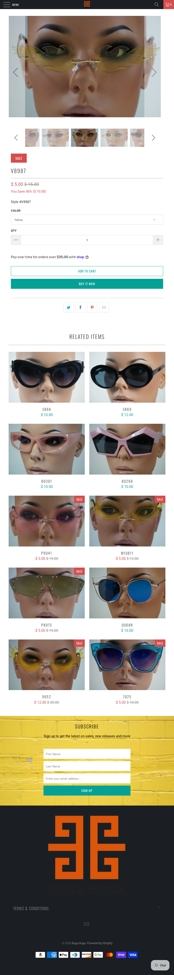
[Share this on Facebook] (80, 308)
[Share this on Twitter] (68, 308)
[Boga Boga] (87, 4)
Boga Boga (79, 943)
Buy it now (87, 283)
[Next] (152, 72)
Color (15, 210)
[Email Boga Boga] (86, 925)
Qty (14, 230)
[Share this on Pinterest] (92, 308)
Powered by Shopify (99, 943)
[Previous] (16, 72)
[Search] (158, 4)
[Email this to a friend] (104, 308)
